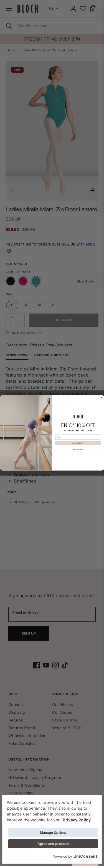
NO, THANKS (78, 449)
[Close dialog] (101, 398)
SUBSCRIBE (78, 443)
